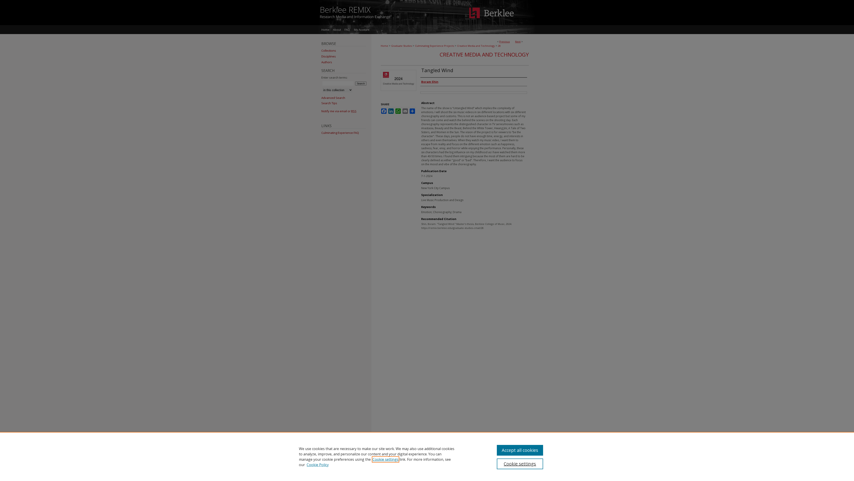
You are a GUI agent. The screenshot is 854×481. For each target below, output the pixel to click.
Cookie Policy (318, 464)
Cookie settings (386, 459)
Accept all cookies (520, 450)
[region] (427, 456)
